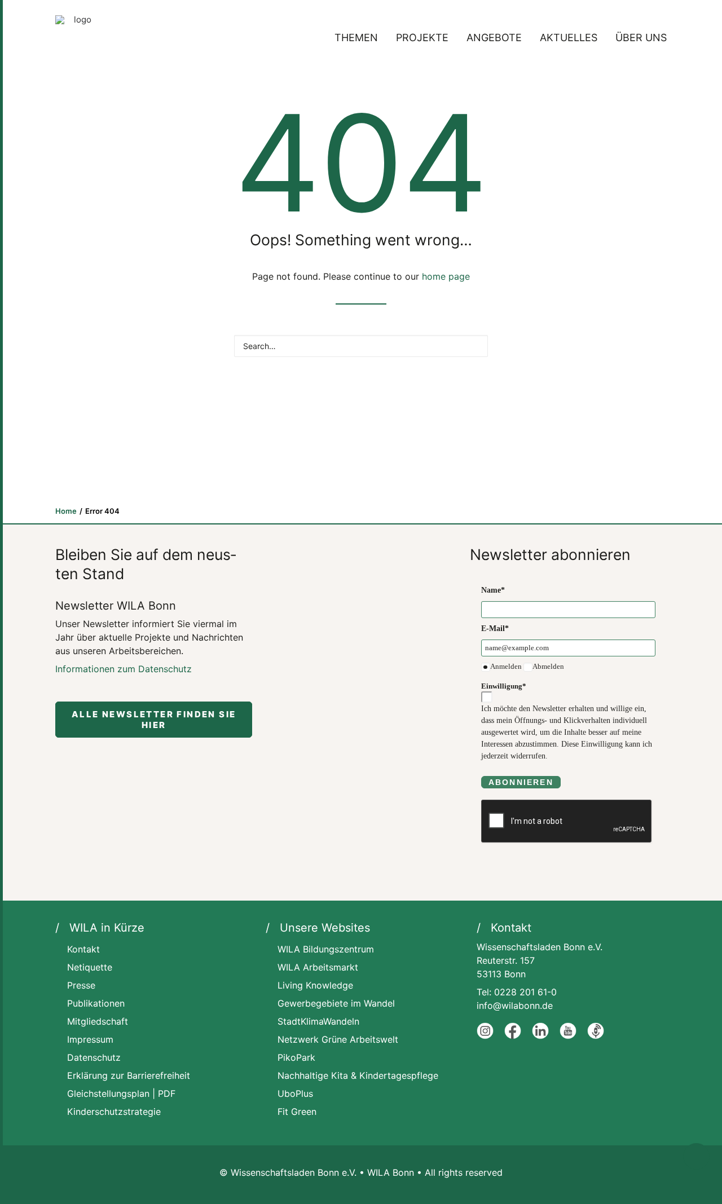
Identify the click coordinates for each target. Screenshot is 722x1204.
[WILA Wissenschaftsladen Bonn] (77, 37)
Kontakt (83, 949)
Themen (356, 37)
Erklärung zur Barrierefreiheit (128, 1075)
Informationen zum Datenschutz (123, 668)
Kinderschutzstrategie (114, 1111)
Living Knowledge (315, 985)
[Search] (361, 346)
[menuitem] (360, 38)
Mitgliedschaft (97, 1021)
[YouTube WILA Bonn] (568, 1036)
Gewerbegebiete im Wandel (336, 1003)
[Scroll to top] (696, 1155)
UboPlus (295, 1093)
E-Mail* (495, 628)
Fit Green (297, 1111)
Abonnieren (520, 782)
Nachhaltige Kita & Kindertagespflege (358, 1075)
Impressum (90, 1039)
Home (66, 510)
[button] (474, 345)
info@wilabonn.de (515, 1005)
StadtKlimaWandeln (318, 1021)
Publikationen (96, 1003)
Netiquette (89, 967)
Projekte (422, 37)
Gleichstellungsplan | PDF (121, 1093)
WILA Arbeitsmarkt (318, 967)
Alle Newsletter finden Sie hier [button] (155, 719)
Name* (493, 590)
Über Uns (641, 37)
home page (446, 276)
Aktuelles (568, 37)
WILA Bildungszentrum (326, 949)
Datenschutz (94, 1057)
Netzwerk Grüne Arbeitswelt (338, 1039)
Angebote (494, 37)
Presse (81, 985)
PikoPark (296, 1057)
